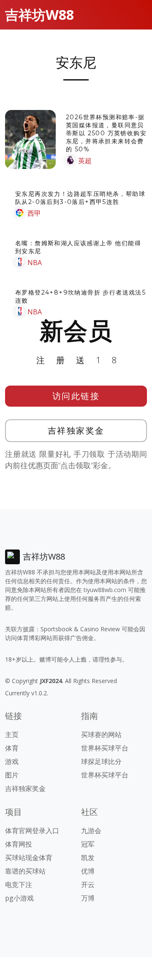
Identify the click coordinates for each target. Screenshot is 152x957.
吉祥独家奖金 (76, 430)
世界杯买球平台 (104, 748)
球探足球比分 (101, 761)
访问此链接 (76, 396)
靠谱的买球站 (25, 871)
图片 (12, 775)
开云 (88, 884)
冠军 (88, 844)
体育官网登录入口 (32, 830)
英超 (85, 160)
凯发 (88, 857)
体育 (12, 748)
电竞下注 (18, 884)
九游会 (91, 830)
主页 (12, 734)
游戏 (12, 761)
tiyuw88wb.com (105, 590)
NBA (34, 262)
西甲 (34, 213)
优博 (88, 871)
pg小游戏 (19, 898)
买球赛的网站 (101, 734)
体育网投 (18, 844)
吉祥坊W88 (39, 14)
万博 (88, 898)
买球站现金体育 (28, 857)
